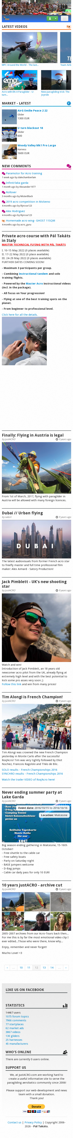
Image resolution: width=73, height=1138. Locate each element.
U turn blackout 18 (30, 128)
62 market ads (15, 1028)
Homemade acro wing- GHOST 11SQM (30, 220)
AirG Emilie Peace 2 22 (32, 110)
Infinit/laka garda (16, 182)
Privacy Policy (33, 1122)
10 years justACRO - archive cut (32, 885)
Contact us (14, 1122)
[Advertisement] (36, 401)
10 (21, 967)
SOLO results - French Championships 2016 (29, 769)
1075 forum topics (17, 1016)
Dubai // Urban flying (22, 513)
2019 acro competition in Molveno (27, 201)
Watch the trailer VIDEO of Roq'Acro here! (28, 779)
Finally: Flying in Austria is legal (33, 435)
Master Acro (34, 283)
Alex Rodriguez (15, 211)
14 (51, 967)
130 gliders (12, 1036)
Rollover (10, 192)
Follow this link (11, 684)
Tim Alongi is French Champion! (32, 697)
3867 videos (13, 1032)
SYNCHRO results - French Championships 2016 (32, 773)
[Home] (6, 18)
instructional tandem (33, 273)
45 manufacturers (17, 1043)
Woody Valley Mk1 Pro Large (37, 145)
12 (36, 967)
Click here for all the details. (20, 314)
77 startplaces (15, 1024)
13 (44, 967)
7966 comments (16, 1020)
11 (28, 967)
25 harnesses (14, 1039)
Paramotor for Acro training (23, 173)
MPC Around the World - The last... (20, 65)
